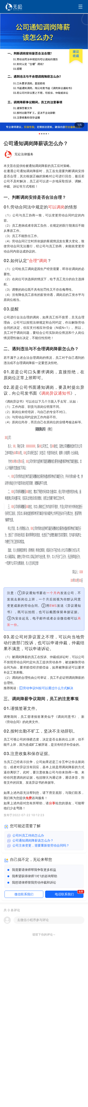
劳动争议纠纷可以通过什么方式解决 (48, 688)
